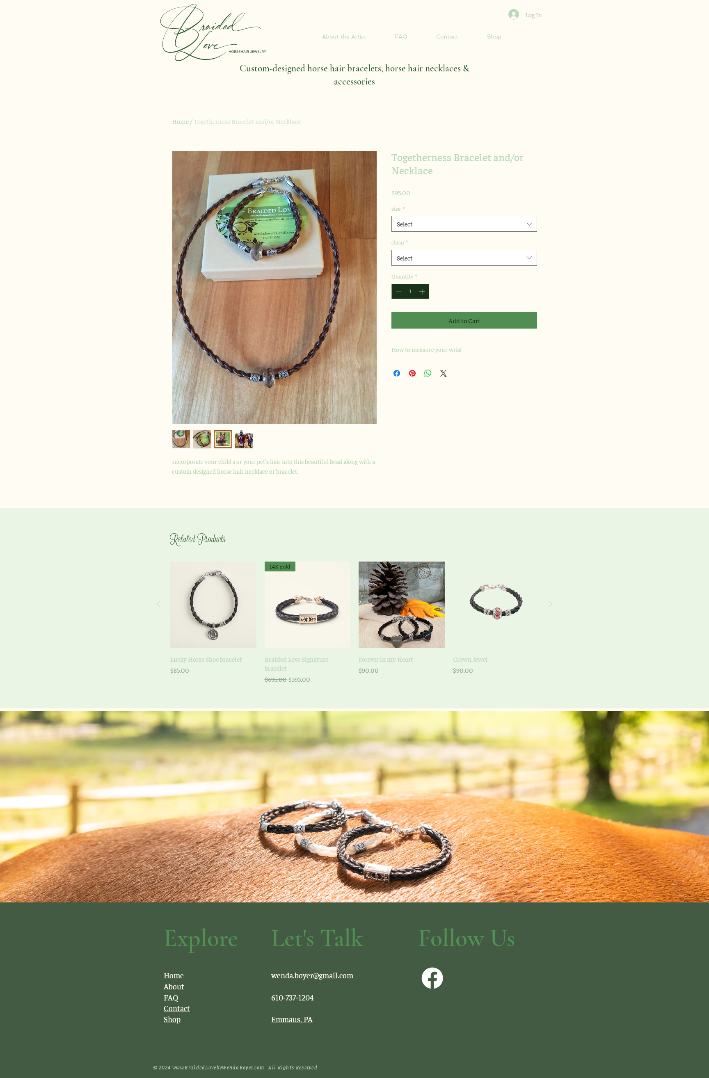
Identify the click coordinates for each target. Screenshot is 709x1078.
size (398, 208)
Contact (177, 1008)
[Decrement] (398, 291)
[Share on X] (443, 373)
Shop (172, 1019)
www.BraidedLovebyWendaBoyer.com (218, 1067)
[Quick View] (213, 605)
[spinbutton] (410, 291)
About (174, 986)
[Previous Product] (158, 604)
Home (180, 121)
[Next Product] (551, 604)
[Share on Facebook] (397, 373)
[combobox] (464, 224)
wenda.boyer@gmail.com (312, 975)
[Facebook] (432, 978)
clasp (399, 242)
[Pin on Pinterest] (412, 373)
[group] (354, 622)
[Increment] (423, 291)
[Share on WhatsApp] (428, 373)
